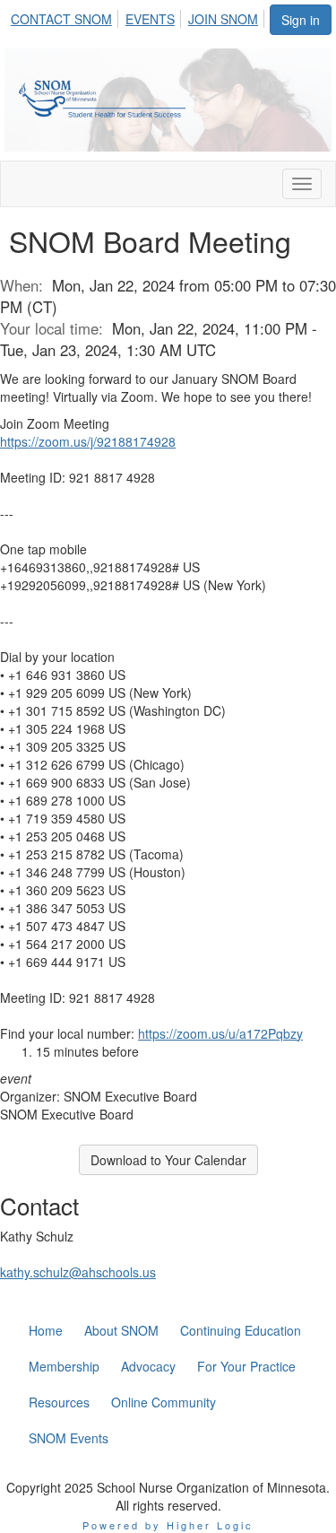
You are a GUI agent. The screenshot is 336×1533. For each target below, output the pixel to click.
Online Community (163, 1402)
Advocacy (148, 1366)
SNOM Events (68, 1438)
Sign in (300, 20)
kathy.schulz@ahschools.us (78, 1272)
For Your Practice (246, 1366)
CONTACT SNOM (61, 19)
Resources (59, 1402)
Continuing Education (240, 1330)
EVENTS (150, 19)
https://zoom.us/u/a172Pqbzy (220, 1033)
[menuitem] (66, 16)
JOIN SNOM (223, 19)
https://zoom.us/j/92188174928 (88, 441)
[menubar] (139, 16)
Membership (64, 1366)
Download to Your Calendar (168, 1160)
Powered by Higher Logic (168, 1525)
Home (46, 1330)
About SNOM (121, 1330)
